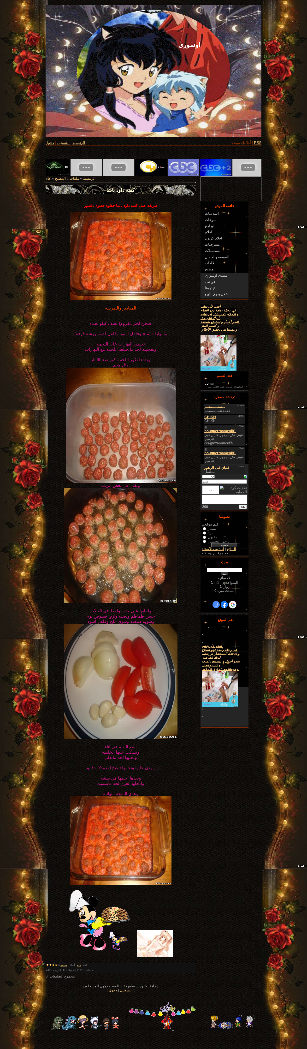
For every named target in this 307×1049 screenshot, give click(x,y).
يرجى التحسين (219, 541)
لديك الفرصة (210, 318)
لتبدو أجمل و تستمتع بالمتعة (220, 322)
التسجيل (63, 143)
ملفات (74, 178)
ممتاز (212, 528)
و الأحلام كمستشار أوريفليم (219, 314)
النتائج (231, 549)
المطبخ (60, 178)
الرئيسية (78, 143)
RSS (257, 143)
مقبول (212, 537)
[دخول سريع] (216, 604)
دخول (50, 143)
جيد (210, 533)
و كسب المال (210, 326)
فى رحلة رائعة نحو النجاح (219, 310)
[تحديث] (245, 476)
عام (48, 178)
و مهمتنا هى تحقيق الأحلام (219, 329)
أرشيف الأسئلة (213, 549)
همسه (63, 965)
